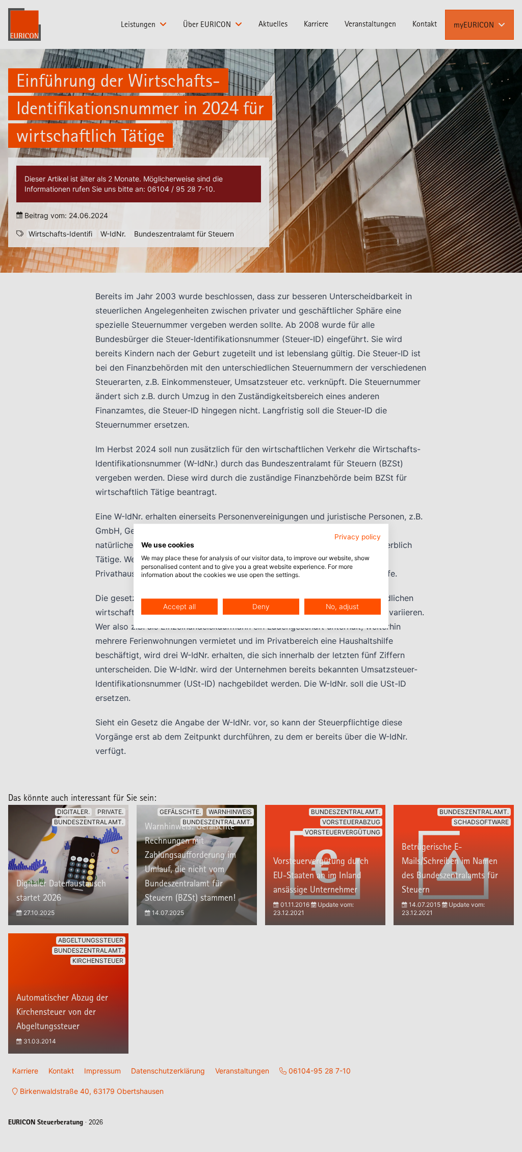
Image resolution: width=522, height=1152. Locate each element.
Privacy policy (357, 537)
